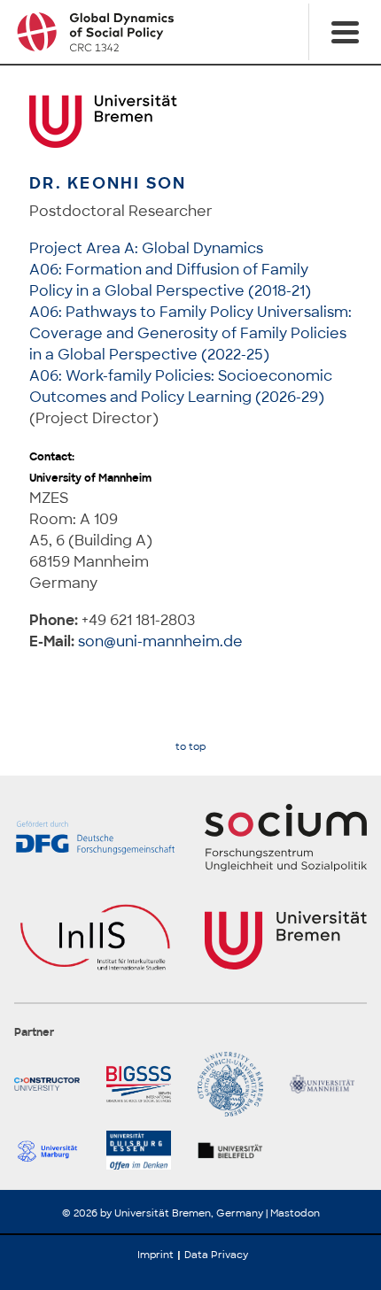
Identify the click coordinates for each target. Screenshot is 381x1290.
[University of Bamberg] (237, 1084)
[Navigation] (344, 32)
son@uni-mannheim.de (160, 641)
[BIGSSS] (145, 1084)
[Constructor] (53, 1084)
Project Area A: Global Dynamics (146, 248)
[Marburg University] (53, 1150)
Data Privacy (216, 1254)
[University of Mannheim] (329, 1084)
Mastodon (295, 1213)
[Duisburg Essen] (145, 1150)
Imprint (155, 1254)
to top (190, 747)
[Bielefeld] (237, 1150)
